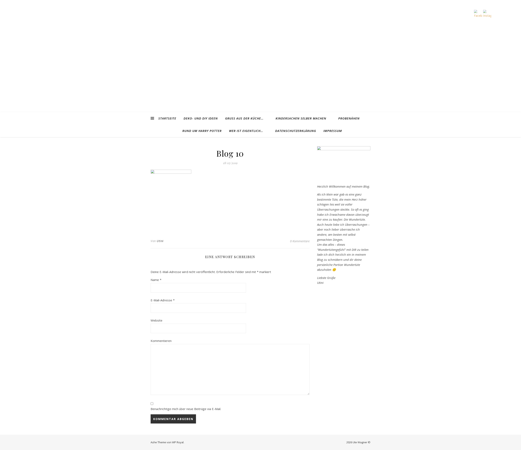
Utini (160, 241)
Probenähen (349, 118)
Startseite (167, 118)
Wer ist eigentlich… (246, 131)
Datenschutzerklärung (295, 131)
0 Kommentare (300, 241)
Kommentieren (161, 341)
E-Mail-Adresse (163, 300)
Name (156, 280)
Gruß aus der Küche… (244, 118)
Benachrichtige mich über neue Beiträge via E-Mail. (186, 409)
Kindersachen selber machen (301, 118)
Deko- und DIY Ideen (201, 118)
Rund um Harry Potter (202, 131)
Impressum (332, 131)
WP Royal (178, 442)
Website (156, 320)
